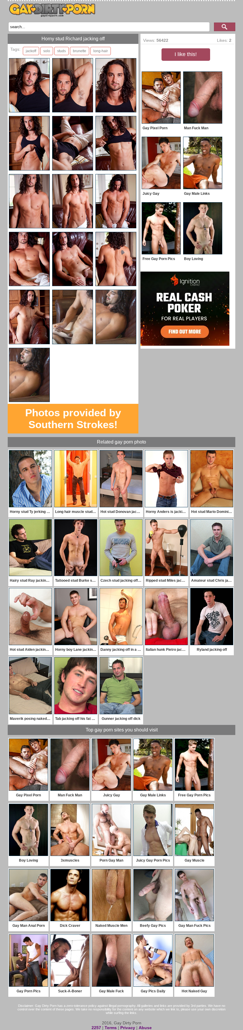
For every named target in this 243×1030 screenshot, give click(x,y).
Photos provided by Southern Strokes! (73, 418)
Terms (111, 1027)
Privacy (127, 1027)
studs (61, 51)
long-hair (100, 51)
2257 (96, 1027)
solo (46, 51)
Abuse (145, 1027)
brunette (79, 51)
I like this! (186, 54)
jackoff (31, 51)
